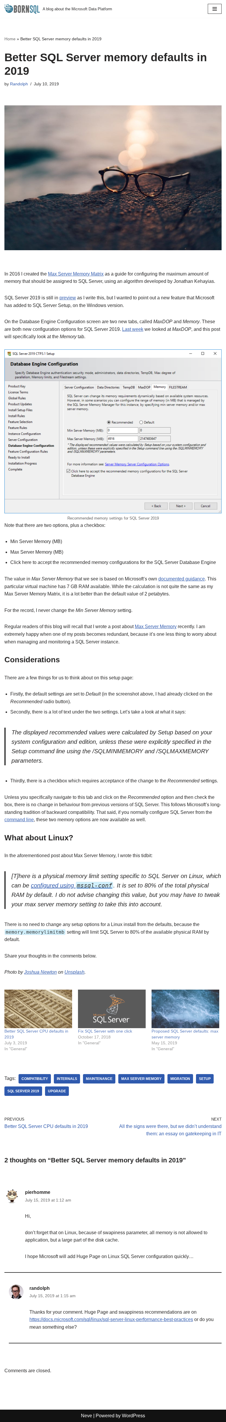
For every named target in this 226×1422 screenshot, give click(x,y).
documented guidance (181, 578)
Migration (180, 1079)
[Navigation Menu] (215, 9)
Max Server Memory (156, 626)
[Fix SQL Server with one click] (112, 1009)
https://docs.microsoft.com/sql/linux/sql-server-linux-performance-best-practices (111, 1319)
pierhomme (37, 1192)
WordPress (133, 1415)
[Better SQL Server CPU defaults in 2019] (38, 1009)
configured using (53, 885)
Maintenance (99, 1079)
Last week (132, 329)
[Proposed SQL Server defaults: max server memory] (185, 1009)
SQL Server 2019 (23, 1091)
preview (67, 297)
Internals (67, 1079)
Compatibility (34, 1079)
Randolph (19, 84)
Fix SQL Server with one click (105, 1031)
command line (19, 819)
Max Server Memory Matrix (76, 273)
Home (10, 38)
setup (205, 1079)
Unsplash (74, 972)
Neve (86, 1415)
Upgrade (57, 1091)
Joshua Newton (40, 972)
